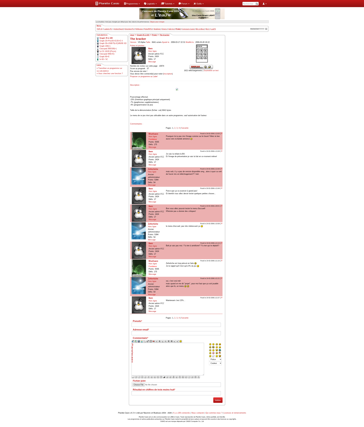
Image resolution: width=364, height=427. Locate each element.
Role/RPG (148, 29)
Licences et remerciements (235, 413)
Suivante (184, 128)
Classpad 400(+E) (107, 54)
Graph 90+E (104, 56)
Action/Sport (119, 29)
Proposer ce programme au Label (143, 76)
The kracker (164, 35)
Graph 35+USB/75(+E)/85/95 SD (113, 43)
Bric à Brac (200, 29)
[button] (132, 3)
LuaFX (213, 29)
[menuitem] (132, 3)
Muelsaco (153, 134)
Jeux (132, 35)
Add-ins (171, 29)
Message (152, 62)
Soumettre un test (211, 70)
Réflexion (139, 29)
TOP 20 (100, 29)
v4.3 (132, 413)
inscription (168, 74)
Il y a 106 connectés (182, 413)
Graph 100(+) (105, 46)
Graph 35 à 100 (143, 35)
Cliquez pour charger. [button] (157, 21)
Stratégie (157, 29)
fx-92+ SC (104, 59)
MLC (208, 29)
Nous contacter (198, 413)
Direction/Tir (129, 29)
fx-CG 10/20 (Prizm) (108, 51)
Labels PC (108, 29)
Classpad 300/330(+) (108, 49)
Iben (150, 48)
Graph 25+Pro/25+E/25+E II (111, 41)
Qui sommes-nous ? (214, 413)
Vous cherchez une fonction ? (110, 73)
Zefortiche (153, 169)
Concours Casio (188, 29)
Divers (164, 29)
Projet (154, 35)
